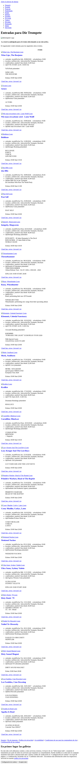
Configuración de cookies (9, 762)
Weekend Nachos (8, 540)
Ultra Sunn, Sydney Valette (12, 568)
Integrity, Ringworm (10, 225)
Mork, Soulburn (8, 356)
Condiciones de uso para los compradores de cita (61, 740)
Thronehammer (8, 257)
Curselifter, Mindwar (10, 419)
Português (8, 24)
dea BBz (4, 171)
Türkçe (7, 20)
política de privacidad (21, 758)
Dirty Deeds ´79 (7, 598)
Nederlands (8, 11)
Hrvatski (8, 22)
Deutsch (7, 5)
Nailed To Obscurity (9, 624)
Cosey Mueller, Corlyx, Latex (13, 508)
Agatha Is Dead (7, 712)
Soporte (3, 740)
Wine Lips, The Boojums (11, 55)
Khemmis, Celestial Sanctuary (14, 316)
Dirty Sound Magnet (10, 654)
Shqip (7, 26)
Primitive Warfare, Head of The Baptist (18, 479)
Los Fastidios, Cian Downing (13, 682)
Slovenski (8, 28)
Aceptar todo (23, 762)
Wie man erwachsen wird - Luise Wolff (17, 117)
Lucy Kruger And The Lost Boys (15, 451)
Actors (4, 89)
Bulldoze (5, 137)
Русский (8, 18)
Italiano (7, 14)
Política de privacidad (26, 740)
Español (7, 16)
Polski (7, 13)
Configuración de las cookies (10, 742)
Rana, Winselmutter (9, 285)
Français (8, 9)
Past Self (4, 197)
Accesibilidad (39, 740)
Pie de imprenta (12, 740)
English (7, 7)
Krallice (4, 387)
